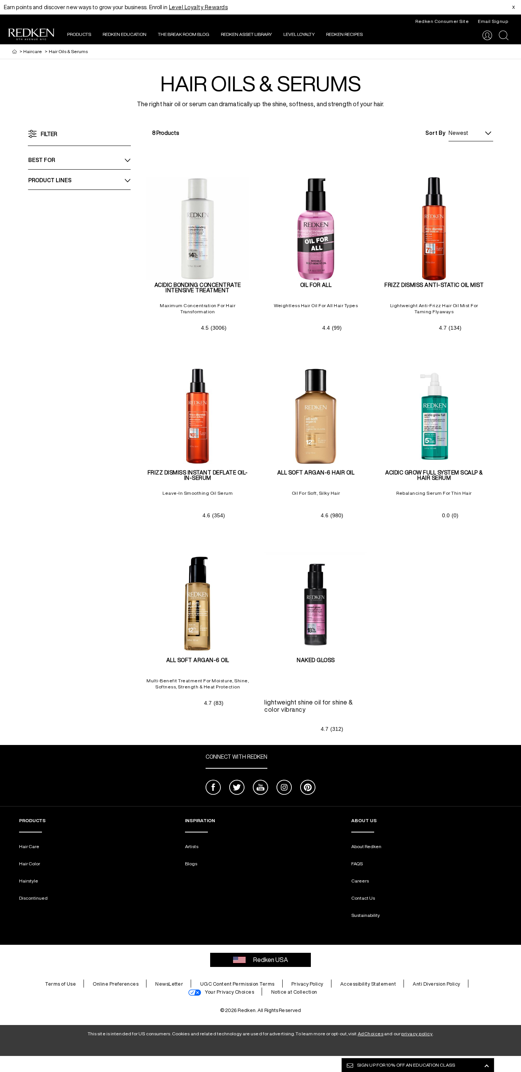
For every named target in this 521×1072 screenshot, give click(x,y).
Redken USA (270, 960)
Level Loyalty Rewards (198, 7)
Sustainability (365, 915)
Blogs (191, 863)
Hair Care (29, 846)
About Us (364, 820)
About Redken (366, 846)
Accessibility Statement (368, 983)
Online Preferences (115, 983)
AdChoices (371, 1033)
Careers (360, 880)
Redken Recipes (344, 34)
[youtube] (260, 788)
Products (79, 34)
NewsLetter (169, 983)
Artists (191, 846)
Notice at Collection (294, 991)
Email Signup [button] (493, 21)
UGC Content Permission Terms (237, 983)
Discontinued (33, 897)
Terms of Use (60, 983)
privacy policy (417, 1033)
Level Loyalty (299, 34)
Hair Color (29, 863)
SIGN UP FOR (406, 1064)
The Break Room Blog (183, 34)
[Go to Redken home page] (31, 35)
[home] (14, 51)
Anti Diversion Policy (436, 983)
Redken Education (124, 34)
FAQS (357, 863)
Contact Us (363, 897)
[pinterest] (307, 788)
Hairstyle (28, 880)
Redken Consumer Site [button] (442, 21)
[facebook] (213, 788)
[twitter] (236, 788)
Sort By (435, 133)
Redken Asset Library (246, 34)
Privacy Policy (307, 983)
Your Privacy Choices (229, 991)
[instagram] (284, 788)
